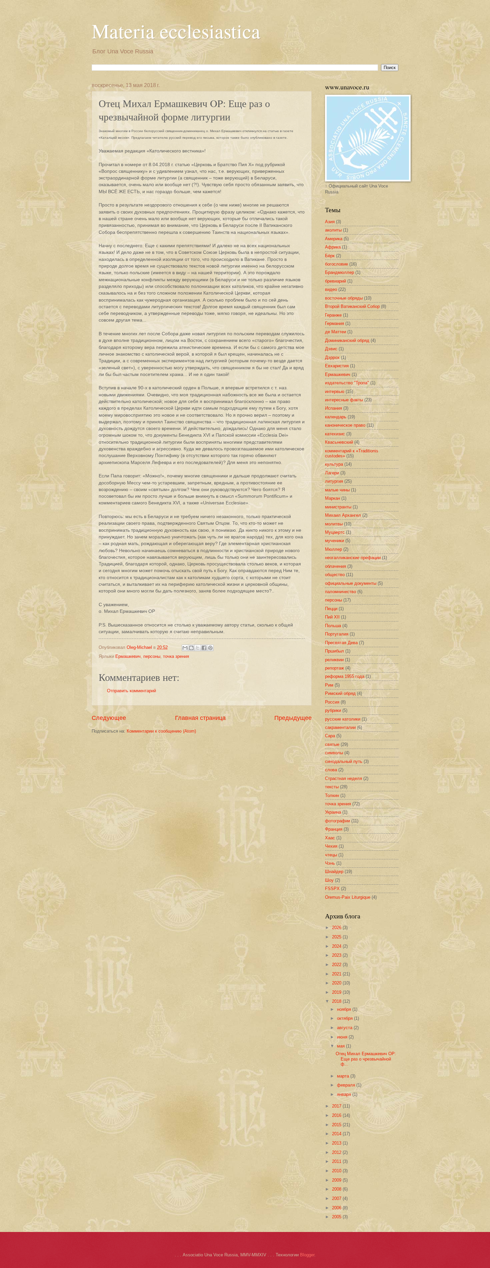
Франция (333, 829)
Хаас (330, 837)
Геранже (333, 315)
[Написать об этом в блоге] (191, 648)
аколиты (333, 230)
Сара (330, 735)
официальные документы (350, 583)
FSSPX (332, 888)
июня (343, 1036)
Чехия (331, 846)
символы (334, 752)
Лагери (332, 472)
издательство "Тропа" (347, 382)
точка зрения (176, 656)
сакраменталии (340, 727)
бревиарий (335, 281)
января (344, 1094)
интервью (334, 391)
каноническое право (345, 425)
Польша (333, 625)
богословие (336, 264)
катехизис (335, 433)
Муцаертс (335, 532)
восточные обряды (344, 298)
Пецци (331, 608)
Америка (333, 238)
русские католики (342, 719)
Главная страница (200, 718)
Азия (330, 221)
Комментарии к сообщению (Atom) (161, 731)
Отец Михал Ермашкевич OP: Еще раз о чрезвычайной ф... (366, 1059)
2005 (337, 1216)
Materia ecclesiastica (176, 30)
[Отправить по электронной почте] (185, 648)
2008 (337, 1189)
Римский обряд (340, 693)
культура (334, 464)
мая (341, 1045)
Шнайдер (334, 871)
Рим (329, 685)
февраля (346, 1085)
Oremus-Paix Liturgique (347, 897)
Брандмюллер (339, 272)
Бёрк (330, 255)
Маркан (332, 498)
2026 (337, 927)
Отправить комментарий (131, 690)
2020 (337, 982)
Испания (333, 408)
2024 (337, 946)
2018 (337, 1001)
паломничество (340, 591)
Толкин (332, 795)
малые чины (337, 489)
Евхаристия (337, 365)
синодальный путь (343, 761)
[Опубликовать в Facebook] (204, 648)
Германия (334, 323)
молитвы (334, 523)
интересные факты (344, 399)
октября (345, 1018)
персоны (151, 656)
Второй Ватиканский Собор (352, 306)
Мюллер (333, 549)
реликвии (334, 659)
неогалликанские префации (353, 557)
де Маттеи (335, 331)
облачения (335, 566)
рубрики (333, 710)
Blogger (307, 1254)
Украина (333, 812)
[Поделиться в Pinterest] (210, 648)
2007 (337, 1198)
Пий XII (332, 616)
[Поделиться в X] (197, 648)
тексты (332, 786)
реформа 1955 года (344, 676)
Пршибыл (334, 651)
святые (332, 744)
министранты (338, 506)
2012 (337, 1152)
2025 (337, 936)
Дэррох (332, 357)
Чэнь (330, 863)
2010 (337, 1170)
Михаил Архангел (343, 515)
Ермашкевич (128, 656)
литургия (334, 481)
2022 (337, 964)
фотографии (337, 820)
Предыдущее (293, 718)
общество (335, 574)
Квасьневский (339, 442)
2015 (337, 1124)
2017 (337, 1106)
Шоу (329, 880)
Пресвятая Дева (341, 642)
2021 (337, 973)
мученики (334, 540)
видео (331, 289)
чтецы (331, 854)
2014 (337, 1133)
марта (343, 1076)
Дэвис (331, 348)
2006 (337, 1207)
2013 (337, 1143)
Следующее (109, 718)
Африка (333, 247)
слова (331, 769)
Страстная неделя (343, 778)
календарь (335, 416)
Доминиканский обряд (347, 340)
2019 (337, 992)
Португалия (336, 634)
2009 (337, 1180)
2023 (337, 955)
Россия (332, 702)
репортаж (334, 668)
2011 (337, 1161)
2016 (337, 1115)
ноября (344, 1009)
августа (345, 1027)
